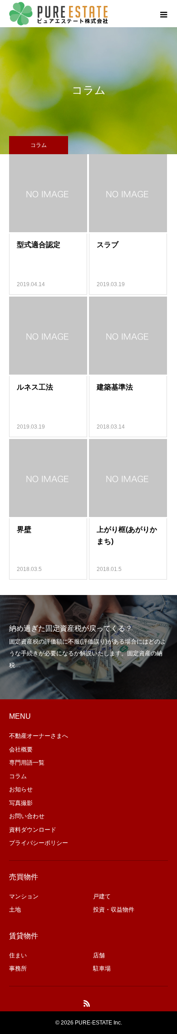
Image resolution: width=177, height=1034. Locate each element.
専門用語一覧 (26, 762)
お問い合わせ (26, 816)
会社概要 (21, 749)
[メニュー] (163, 13)
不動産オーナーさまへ (38, 735)
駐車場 (102, 968)
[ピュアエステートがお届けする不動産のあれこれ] (59, 14)
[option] (88, 647)
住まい (18, 955)
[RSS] (87, 1003)
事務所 (18, 968)
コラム (18, 776)
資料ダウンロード (32, 829)
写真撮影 (21, 803)
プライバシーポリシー (38, 842)
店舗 (99, 955)
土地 (15, 909)
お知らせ (21, 789)
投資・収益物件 (113, 909)
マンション (24, 896)
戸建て (102, 896)
